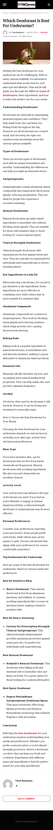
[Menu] (5, 4)
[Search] (48, 4)
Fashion (44, 32)
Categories (14, 13)
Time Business (17, 32)
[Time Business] (26, 4)
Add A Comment (26, 799)
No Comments (11, 36)
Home (5, 13)
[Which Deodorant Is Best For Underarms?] (26, 53)
